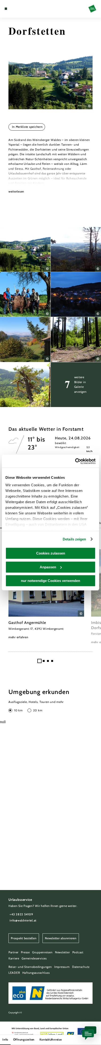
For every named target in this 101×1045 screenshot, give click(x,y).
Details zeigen (74, 539)
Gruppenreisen (42, 952)
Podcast (77, 952)
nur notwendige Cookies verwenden (50, 581)
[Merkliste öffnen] (17, 9)
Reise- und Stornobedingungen (30, 967)
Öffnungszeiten (24, 1039)
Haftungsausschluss (36, 972)
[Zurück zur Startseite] (92, 9)
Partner (13, 952)
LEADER (14, 972)
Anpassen (48, 567)
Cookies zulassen (50, 553)
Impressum (62, 967)
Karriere (13, 958)
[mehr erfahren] (46, 594)
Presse (25, 952)
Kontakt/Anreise (50, 1039)
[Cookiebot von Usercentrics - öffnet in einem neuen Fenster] (75, 461)
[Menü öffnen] (6, 9)
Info (5, 1039)
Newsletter (62, 952)
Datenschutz (81, 967)
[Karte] (13, 9)
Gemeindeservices (34, 958)
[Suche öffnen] (20, 9)
